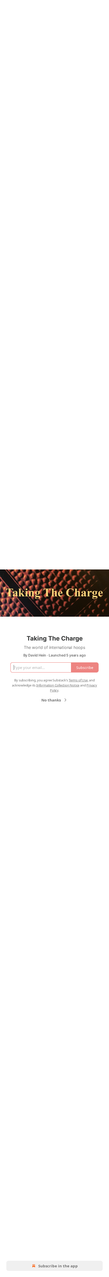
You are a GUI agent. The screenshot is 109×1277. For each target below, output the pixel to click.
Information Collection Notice (57, 685)
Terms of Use (78, 680)
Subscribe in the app (58, 1265)
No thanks (51, 699)
